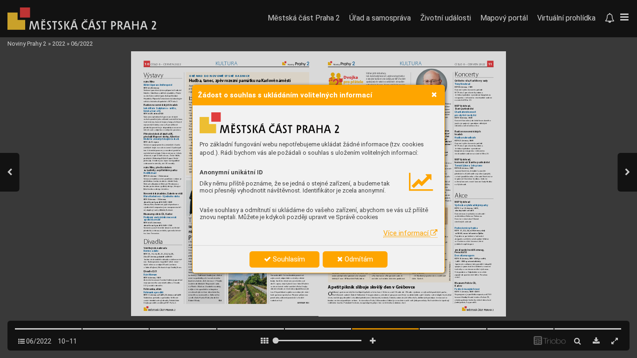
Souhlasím (288, 259)
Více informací (406, 233)
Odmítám (358, 259)
